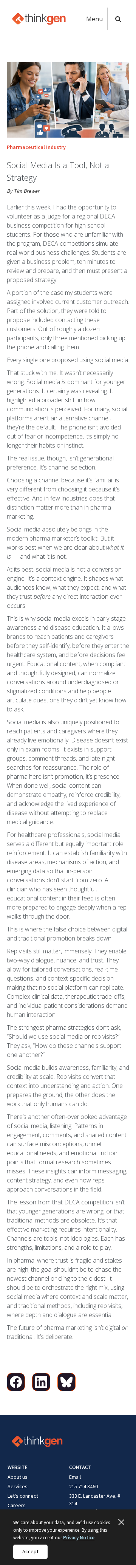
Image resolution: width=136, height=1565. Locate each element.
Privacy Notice (78, 1537)
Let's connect (23, 1496)
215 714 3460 (83, 1487)
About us (18, 1477)
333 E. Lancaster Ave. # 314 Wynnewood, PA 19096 (94, 1503)
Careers (17, 1505)
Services (18, 1487)
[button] (96, 19)
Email (75, 1477)
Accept (30, 1552)
